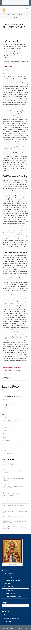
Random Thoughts (7, 447)
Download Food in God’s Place (12, 1)
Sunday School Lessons (8, 453)
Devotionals (5, 424)
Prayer (4, 443)
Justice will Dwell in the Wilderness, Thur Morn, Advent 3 (14, 522)
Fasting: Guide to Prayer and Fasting (12, 586)
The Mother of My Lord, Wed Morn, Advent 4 (15, 506)
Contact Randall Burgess (9, 465)
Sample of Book (7, 583)
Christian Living (7, 417)
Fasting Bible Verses (8, 590)
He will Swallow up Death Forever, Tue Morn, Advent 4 (15, 512)
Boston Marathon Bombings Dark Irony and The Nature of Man (15, 487)
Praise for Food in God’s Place (13, 580)
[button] (27, 9)
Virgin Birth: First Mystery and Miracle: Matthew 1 (13, 471)
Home (5, 614)
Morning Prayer (6, 440)
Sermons (5, 450)
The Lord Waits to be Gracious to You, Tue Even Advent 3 (14, 527)
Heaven (4, 434)
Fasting (4, 430)
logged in (10, 389)
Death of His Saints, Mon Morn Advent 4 (14, 517)
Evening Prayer (6, 427)
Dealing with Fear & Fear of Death (11, 420)
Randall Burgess (9, 577)
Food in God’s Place (8, 573)
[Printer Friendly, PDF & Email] (7, 377)
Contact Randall (7, 621)
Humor (4, 437)
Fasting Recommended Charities (13, 596)
